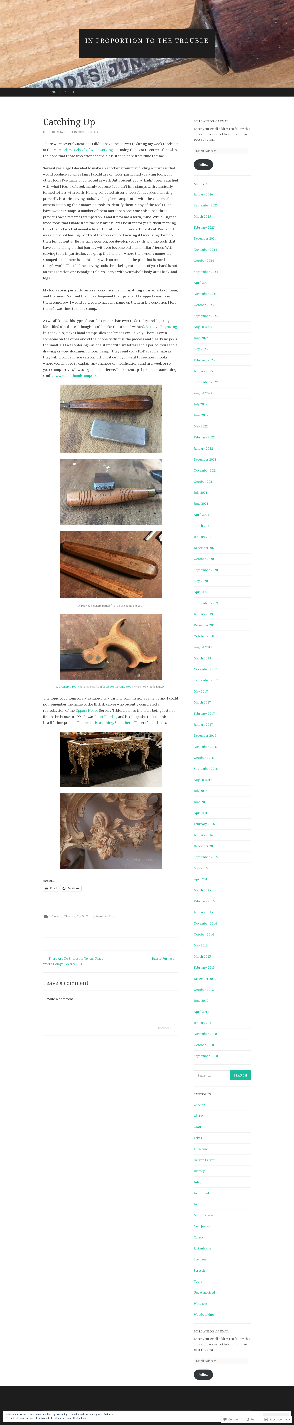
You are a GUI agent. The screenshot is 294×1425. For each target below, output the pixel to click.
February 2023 (204, 360)
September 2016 (206, 768)
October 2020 (204, 559)
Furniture (201, 1149)
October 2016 (204, 757)
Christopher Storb (84, 132)
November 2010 (205, 1033)
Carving (56, 916)
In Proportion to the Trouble (147, 41)
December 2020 (205, 548)
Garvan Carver (204, 1160)
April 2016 (201, 813)
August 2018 (203, 647)
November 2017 (205, 669)
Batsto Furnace (165, 958)
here (128, 722)
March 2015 (202, 890)
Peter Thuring (105, 716)
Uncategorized (204, 1292)
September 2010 (206, 1056)
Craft (80, 916)
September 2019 (206, 603)
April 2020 (201, 592)
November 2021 (205, 470)
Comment (164, 1028)
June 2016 (201, 802)
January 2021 (203, 537)
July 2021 (200, 492)
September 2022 (206, 382)
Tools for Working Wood (117, 686)
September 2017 (206, 680)
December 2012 (205, 978)
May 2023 (201, 349)
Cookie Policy (80, 1417)
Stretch (199, 1270)
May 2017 (201, 691)
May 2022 (201, 426)
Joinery (199, 1204)
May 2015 (201, 868)
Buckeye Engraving (161, 326)
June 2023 (201, 338)
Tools (90, 916)
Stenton (200, 1259)
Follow (203, 164)
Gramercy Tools (69, 686)
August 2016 (203, 780)
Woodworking (105, 916)
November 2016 (205, 746)
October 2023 (204, 305)
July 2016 (200, 790)
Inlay (197, 1182)
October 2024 (204, 260)
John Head (201, 1193)
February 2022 (204, 437)
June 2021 (201, 503)
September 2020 (206, 570)
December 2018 (205, 625)
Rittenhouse (202, 1248)
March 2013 (202, 956)
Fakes (198, 1138)
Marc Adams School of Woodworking (83, 149)
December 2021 (205, 459)
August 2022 (203, 393)
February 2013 (204, 967)
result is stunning (98, 722)
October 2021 (204, 481)
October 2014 (204, 934)
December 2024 (205, 238)
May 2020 (201, 581)
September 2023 (206, 316)
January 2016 (203, 835)
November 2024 (205, 249)
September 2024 (206, 271)
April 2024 (201, 282)
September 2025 (206, 205)
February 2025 (204, 227)
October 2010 (204, 1045)
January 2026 (203, 194)
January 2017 (203, 724)
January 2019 (203, 614)
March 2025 (202, 216)
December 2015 (205, 846)
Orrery (199, 1237)
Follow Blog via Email (211, 121)
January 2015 (203, 912)
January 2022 (203, 448)
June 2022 (201, 415)
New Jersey (202, 1226)
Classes (69, 916)
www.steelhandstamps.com (78, 375)
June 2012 (201, 1000)
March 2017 (202, 702)
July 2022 (200, 404)
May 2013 (201, 945)
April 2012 (201, 1012)
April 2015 (201, 879)
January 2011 (203, 1022)
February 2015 (204, 901)
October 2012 (204, 989)
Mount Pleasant (205, 1215)
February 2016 (204, 824)
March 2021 (202, 525)
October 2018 (204, 636)
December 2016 (205, 735)
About (70, 92)
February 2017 (204, 713)
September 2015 (206, 857)
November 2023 (205, 293)
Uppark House (86, 710)
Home (51, 92)
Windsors (200, 1303)
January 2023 (203, 371)
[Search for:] (222, 1075)
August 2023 (203, 327)
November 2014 (205, 923)
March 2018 (202, 658)
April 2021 (201, 514)
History (199, 1171)
